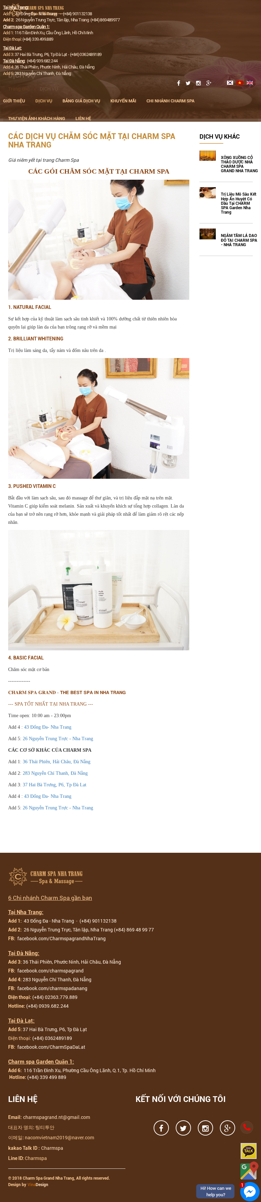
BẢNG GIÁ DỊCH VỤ (81, 100)
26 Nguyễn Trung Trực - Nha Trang (57, 738)
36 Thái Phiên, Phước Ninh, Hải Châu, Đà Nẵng (54, 67)
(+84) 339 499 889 (46, 1077)
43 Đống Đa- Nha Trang (47, 727)
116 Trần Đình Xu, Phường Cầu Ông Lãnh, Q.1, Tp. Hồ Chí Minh (89, 1070)
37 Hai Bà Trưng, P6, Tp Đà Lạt (41, 54)
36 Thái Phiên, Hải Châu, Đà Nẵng (56, 761)
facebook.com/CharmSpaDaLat (50, 1047)
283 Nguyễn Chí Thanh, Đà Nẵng (43, 73)
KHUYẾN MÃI (123, 100)
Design (38, 1184)
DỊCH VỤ (43, 100)
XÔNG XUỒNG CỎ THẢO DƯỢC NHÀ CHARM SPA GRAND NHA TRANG (239, 165)
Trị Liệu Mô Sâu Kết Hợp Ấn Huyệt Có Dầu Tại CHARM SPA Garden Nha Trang (238, 203)
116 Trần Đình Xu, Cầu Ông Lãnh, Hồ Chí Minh (54, 32)
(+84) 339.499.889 (37, 39)
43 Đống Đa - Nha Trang (36, 14)
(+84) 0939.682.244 (47, 1006)
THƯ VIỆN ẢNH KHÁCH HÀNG (36, 118)
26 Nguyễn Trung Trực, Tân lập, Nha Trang (52, 20)
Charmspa (52, 1148)
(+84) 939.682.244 (42, 61)
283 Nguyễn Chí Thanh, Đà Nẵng (55, 773)
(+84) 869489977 (105, 20)
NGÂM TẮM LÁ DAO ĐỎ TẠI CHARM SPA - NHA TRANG (239, 240)
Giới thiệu (14, 100)
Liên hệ (83, 118)
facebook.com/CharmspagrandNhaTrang (61, 938)
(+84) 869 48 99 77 (134, 929)
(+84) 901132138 (77, 14)
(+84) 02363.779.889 (54, 997)
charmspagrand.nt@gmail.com (56, 1117)
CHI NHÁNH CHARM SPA (170, 100)
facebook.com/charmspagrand (50, 970)
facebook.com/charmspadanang (51, 988)
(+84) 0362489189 (85, 54)
